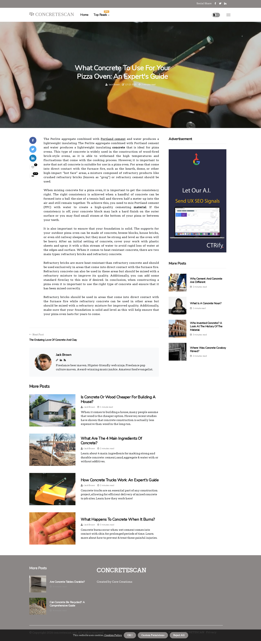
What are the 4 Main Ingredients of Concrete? (111, 441)
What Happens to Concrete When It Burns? (118, 519)
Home (84, 15)
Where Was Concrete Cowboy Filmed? (208, 349)
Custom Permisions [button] (152, 635)
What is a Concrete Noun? (205, 303)
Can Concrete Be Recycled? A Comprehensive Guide (67, 604)
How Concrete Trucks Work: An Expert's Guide (120, 480)
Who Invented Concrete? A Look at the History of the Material (206, 326)
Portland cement (113, 139)
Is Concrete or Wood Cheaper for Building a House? (118, 399)
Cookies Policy (113, 635)
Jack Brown (114, 84)
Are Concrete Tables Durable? (67, 582)
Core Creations (122, 581)
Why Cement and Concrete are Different (206, 280)
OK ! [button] (129, 635)
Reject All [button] (179, 635)
